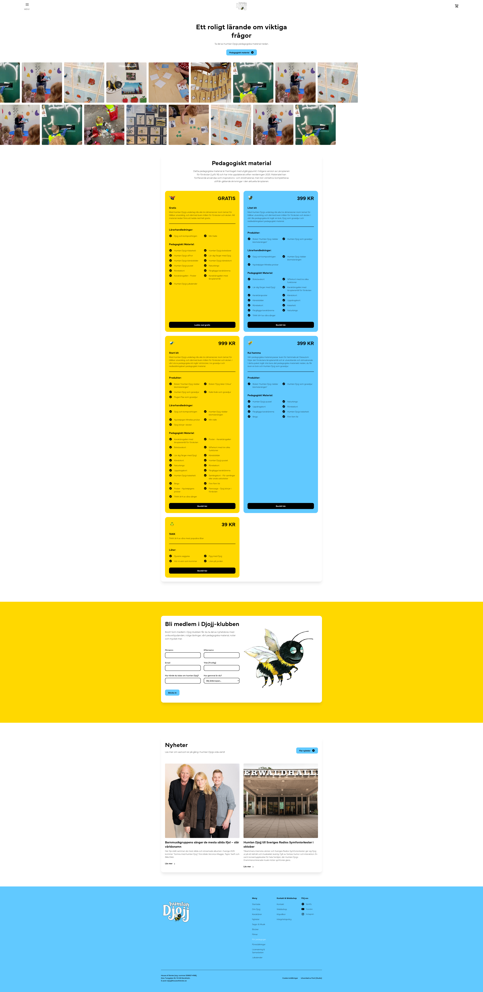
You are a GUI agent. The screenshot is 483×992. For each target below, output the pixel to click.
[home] (241, 6)
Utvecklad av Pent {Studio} (311, 978)
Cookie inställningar (290, 978)
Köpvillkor (281, 914)
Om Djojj (256, 909)
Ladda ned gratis (202, 324)
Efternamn (209, 649)
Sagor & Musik (258, 924)
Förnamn (169, 649)
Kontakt (280, 904)
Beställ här (281, 324)
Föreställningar (259, 944)
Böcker (255, 929)
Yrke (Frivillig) (210, 662)
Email (167, 662)
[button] (27, 6)
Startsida (256, 904)
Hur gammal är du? (213, 675)
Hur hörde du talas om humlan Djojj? (182, 675)
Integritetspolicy (284, 919)
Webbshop (282, 909)
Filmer (255, 934)
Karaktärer (257, 914)
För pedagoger (259, 939)
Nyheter (255, 919)
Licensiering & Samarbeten (258, 951)
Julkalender (257, 957)
